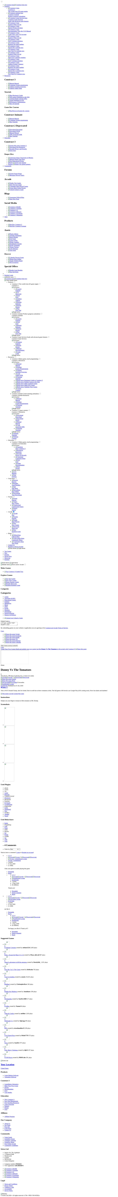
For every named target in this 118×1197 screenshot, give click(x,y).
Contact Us (11, 545)
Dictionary (7, 798)
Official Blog (20, 197)
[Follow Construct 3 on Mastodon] (15, 215)
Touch (6, 816)
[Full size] (9, 725)
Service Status (8, 1190)
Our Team (7, 1125)
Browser (6, 794)
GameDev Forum (9, 1139)
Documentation (8, 1089)
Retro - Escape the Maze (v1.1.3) (14, 955)
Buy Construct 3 (17, 224)
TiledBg (6, 814)
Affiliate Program (9, 1116)
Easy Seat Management (11, 1101)
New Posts (15, 199)
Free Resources (20, 147)
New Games (12, 580)
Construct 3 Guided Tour (15, 571)
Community (7, 166)
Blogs (10, 533)
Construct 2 (20, 410)
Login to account (18, 546)
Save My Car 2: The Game (12, 969)
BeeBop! (7, 984)
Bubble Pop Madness (10, 991)
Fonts (14, 239)
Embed (13, 679)
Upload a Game (19, 189)
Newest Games (17, 185)
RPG (6, 1028)
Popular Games (14, 582)
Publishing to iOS (18, 100)
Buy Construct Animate (19, 226)
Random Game (15, 585)
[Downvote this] (21, 677)
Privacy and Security (20, 149)
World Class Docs (19, 159)
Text (5, 811)
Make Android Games (30, 383)
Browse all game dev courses (20, 111)
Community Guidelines (11, 1145)
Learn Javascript (9, 1104)
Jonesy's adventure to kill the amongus (15, 962)
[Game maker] (15, 278)
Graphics (16, 242)
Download (19, 129)
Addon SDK (18, 88)
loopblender (4, 685)
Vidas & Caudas (9, 1013)
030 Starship (8, 999)
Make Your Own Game (11, 1086)
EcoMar (6, 1006)
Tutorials (15, 122)
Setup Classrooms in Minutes (24, 158)
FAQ (14, 150)
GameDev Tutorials (10, 1140)
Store (5, 217)
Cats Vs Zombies (9, 977)
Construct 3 (25, 284)
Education (7, 138)
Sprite (6, 808)
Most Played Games (22, 186)
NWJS (18, 131)
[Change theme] (16, 548)
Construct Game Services (30, 337)
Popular (6, 554)
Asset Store (11, 478)
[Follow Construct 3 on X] (13, 210)
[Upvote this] (6, 677)
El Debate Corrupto (10, 947)
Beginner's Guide (17, 95)
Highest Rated (18, 261)
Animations (17, 235)
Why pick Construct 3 (20, 145)
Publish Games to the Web (32, 382)
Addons (15, 234)
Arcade (10, 512)
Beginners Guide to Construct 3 (33, 380)
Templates (16, 245)
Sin (5, 838)
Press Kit (7, 1127)
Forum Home (17, 173)
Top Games (17, 183)
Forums (10, 497)
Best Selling (17, 259)
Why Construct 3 (9, 1099)
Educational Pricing (18, 161)
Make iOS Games (29, 385)
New (5, 553)
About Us (7, 1123)
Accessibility (8, 1189)
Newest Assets (19, 257)
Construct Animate (26, 314)
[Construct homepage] (15, 5)
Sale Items (15, 272)
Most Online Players (19, 188)
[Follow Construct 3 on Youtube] (14, 208)
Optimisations (21, 102)
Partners (6, 1106)
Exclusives (15, 262)
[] (8, 855)
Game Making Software (11, 1075)
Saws (6, 1043)
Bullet (6, 823)
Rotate (6, 834)
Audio (6, 793)
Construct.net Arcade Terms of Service (56, 628)
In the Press (7, 1128)
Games (15, 240)
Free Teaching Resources (11, 1103)
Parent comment (16, 893)
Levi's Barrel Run (9, 1035)
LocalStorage (8, 804)
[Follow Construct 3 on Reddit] (14, 207)
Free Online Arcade (10, 1144)
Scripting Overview (20, 87)
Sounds (19, 244)
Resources (7, 75)
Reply (10, 873)
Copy (2, 631)
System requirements (21, 85)
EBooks (15, 237)
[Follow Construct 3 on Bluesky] (14, 212)
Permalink (11, 871)
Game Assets (8, 1137)
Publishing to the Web (23, 97)
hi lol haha (11, 901)
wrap (5, 841)
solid (5, 839)
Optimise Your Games (30, 387)
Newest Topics (19, 175)
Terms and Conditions (10, 1184)
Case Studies (8, 1092)
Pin (5, 833)
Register (7, 275)
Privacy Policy (8, 1185)
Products (6, 6)
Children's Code (9, 1187)
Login (11, 275)
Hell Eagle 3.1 (8, 1021)
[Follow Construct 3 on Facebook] (15, 213)
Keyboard (7, 803)
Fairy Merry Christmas (11, 1050)
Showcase (7, 558)
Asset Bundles (18, 270)
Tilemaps (15, 249)
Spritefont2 (7, 809)
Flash (6, 828)
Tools (14, 250)
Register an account (27, 852)
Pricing (6, 1087)
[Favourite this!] (9, 682)
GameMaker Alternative (11, 1084)
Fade (5, 826)
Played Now (8, 556)
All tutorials (15, 103)
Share (13, 681)
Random (6, 559)
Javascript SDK (17, 134)
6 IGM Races (8, 1057)
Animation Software (10, 1077)
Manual (16, 83)
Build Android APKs (20, 99)
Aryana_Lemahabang (14, 860)
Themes (16, 247)
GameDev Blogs (9, 1142)
